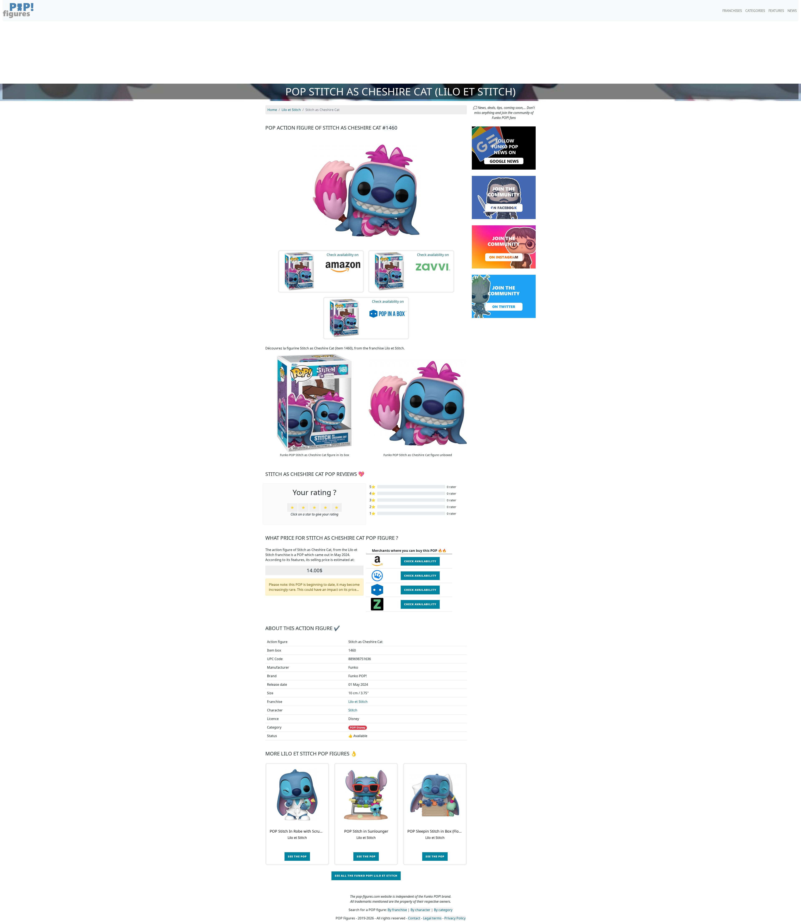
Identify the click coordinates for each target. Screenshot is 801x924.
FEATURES (776, 10)
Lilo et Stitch (358, 701)
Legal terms (432, 918)
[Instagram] (504, 246)
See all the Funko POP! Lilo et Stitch (366, 875)
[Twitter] (504, 296)
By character (420, 910)
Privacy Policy (455, 918)
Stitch (352, 710)
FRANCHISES (732, 10)
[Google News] (504, 147)
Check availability (420, 561)
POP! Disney (357, 727)
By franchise (397, 910)
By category (443, 910)
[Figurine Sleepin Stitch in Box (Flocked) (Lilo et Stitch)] (435, 795)
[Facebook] (504, 197)
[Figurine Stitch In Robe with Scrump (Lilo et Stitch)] (297, 795)
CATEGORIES (755, 10)
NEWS (792, 10)
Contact (414, 918)
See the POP (297, 856)
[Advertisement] (400, 52)
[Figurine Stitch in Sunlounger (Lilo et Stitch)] (366, 795)
